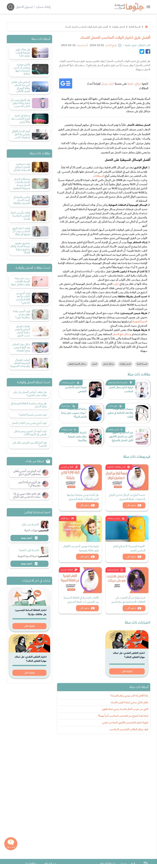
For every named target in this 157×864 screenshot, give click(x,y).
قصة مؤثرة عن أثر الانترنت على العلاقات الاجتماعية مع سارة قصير (128, 599)
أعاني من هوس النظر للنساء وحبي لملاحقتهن (125, 709)
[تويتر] (142, 51)
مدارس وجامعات (68, 382)
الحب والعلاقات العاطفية (116, 467)
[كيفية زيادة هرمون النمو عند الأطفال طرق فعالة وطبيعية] (80, 529)
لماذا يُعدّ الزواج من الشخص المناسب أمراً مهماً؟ (123, 716)
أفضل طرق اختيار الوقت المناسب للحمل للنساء (86, 27)
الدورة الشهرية (139, 321)
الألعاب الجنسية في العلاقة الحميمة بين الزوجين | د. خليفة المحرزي (81, 599)
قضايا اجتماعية (112, 569)
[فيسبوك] (148, 51)
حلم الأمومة (68, 99)
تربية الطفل (65, 518)
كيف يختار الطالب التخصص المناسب (128, 729)
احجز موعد (27, 538)
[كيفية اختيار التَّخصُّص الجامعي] (95, 389)
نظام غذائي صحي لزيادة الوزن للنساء (129, 702)
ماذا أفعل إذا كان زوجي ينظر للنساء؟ (129, 695)
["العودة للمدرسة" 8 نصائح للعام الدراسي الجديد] (126, 529)
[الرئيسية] (146, 27)
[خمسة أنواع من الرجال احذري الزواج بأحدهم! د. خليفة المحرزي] (126, 477)
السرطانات (99, 176)
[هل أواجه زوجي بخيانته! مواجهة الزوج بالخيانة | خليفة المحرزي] (80, 477)
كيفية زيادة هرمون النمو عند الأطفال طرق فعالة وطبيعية (81, 548)
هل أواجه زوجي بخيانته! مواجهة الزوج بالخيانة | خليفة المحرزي (83, 497)
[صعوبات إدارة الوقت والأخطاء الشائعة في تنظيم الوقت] (142, 413)
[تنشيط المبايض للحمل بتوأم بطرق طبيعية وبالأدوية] (95, 437)
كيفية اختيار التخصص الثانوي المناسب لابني (125, 722)
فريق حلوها (130, 45)
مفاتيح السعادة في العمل (118, 382)
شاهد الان (131, 505)
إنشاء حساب (43, 7)
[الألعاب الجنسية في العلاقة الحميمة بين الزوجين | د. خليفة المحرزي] (80, 580)
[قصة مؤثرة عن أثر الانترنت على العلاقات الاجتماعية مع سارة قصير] (126, 580)
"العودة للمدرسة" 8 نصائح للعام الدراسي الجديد (129, 548)
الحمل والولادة (118, 27)
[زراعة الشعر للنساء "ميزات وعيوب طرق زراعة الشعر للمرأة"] (95, 413)
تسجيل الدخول (24, 7)
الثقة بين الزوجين (67, 467)
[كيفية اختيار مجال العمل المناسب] (142, 389)
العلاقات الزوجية (67, 569)
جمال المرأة (65, 406)
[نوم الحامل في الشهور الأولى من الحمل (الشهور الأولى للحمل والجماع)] (142, 437)
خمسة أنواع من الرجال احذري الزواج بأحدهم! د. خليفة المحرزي (127, 497)
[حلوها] (148, 7)
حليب (116, 284)
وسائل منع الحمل (122, 334)
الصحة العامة (134, 27)
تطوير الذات (112, 406)
